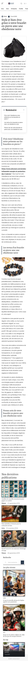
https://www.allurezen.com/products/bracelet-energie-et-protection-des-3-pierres (14, 171)
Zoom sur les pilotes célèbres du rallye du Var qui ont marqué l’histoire (14, 635)
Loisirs (4, 598)
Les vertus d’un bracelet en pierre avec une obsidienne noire (13, 123)
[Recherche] (21, 3)
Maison (4, 503)
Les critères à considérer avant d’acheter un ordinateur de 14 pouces (13, 650)
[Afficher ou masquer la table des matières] (20, 110)
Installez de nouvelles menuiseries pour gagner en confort (13, 500)
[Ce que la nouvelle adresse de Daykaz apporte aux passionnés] (14, 583)
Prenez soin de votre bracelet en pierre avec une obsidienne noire (13, 128)
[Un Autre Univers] (11, 3)
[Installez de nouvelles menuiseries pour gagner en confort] (14, 489)
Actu (3, 528)
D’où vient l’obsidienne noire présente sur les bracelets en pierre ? (12, 117)
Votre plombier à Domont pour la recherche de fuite (11, 525)
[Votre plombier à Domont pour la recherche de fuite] (14, 514)
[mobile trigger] (3, 3)
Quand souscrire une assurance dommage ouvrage (14, 549)
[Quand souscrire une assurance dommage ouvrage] (14, 538)
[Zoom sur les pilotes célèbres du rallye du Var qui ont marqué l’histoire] (14, 618)
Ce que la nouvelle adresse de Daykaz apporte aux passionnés (13, 601)
